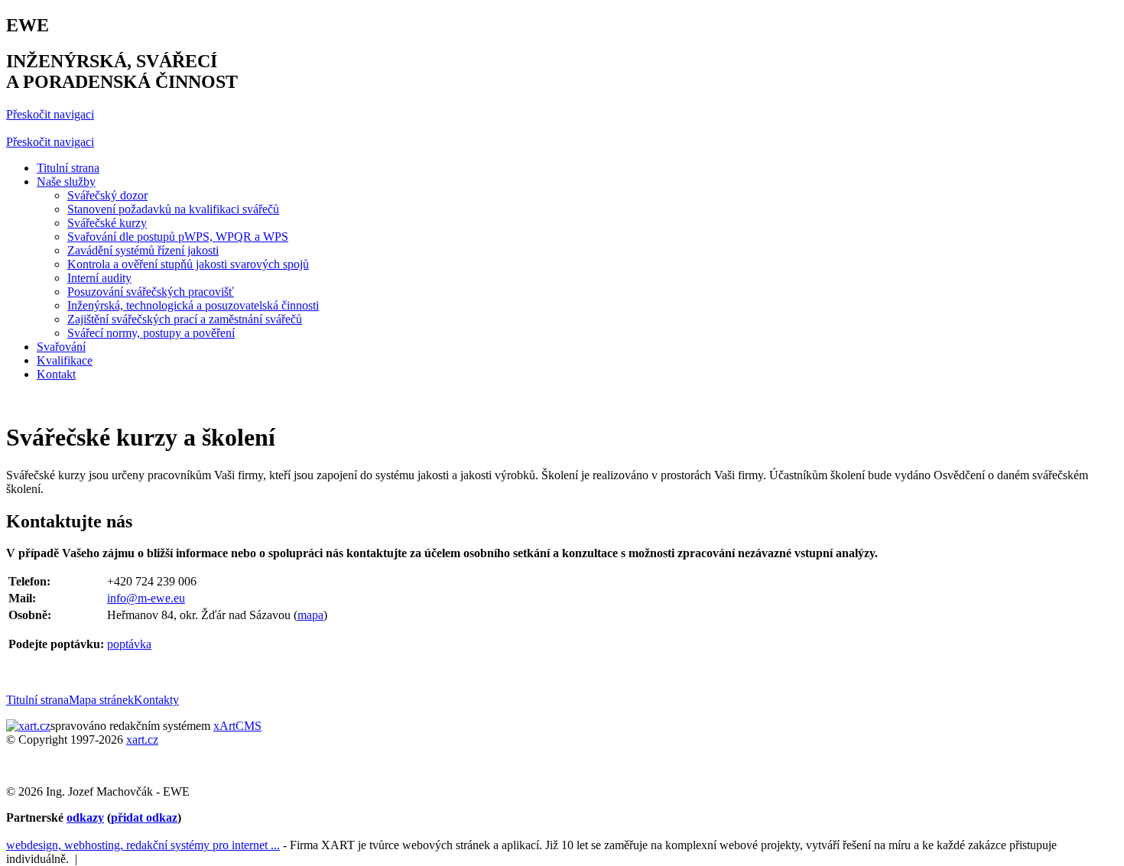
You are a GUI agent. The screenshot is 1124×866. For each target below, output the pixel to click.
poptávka (129, 643)
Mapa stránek (101, 699)
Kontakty (156, 699)
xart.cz (142, 739)
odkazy (85, 817)
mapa (310, 614)
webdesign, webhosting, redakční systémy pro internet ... (143, 844)
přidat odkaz (144, 817)
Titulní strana (37, 699)
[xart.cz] (28, 725)
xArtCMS (237, 725)
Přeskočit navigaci (50, 114)
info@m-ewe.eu (146, 598)
